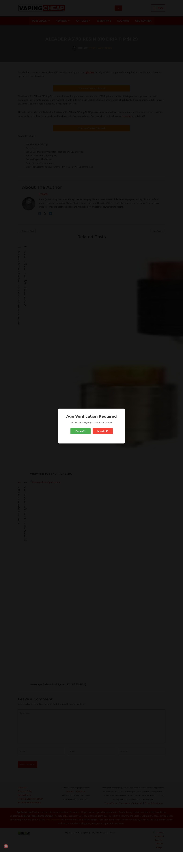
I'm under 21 (102, 431)
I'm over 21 (80, 431)
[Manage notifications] (6, 846)
